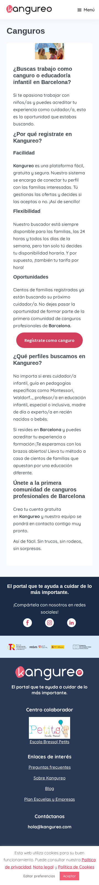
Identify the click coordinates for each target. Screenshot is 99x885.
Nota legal (43, 867)
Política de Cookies (76, 867)
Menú (89, 9)
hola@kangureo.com (50, 826)
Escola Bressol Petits (49, 741)
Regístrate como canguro (49, 340)
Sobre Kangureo (49, 778)
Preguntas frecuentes (50, 767)
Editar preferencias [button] (39, 876)
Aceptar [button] (69, 876)
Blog (49, 788)
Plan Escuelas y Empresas (49, 799)
